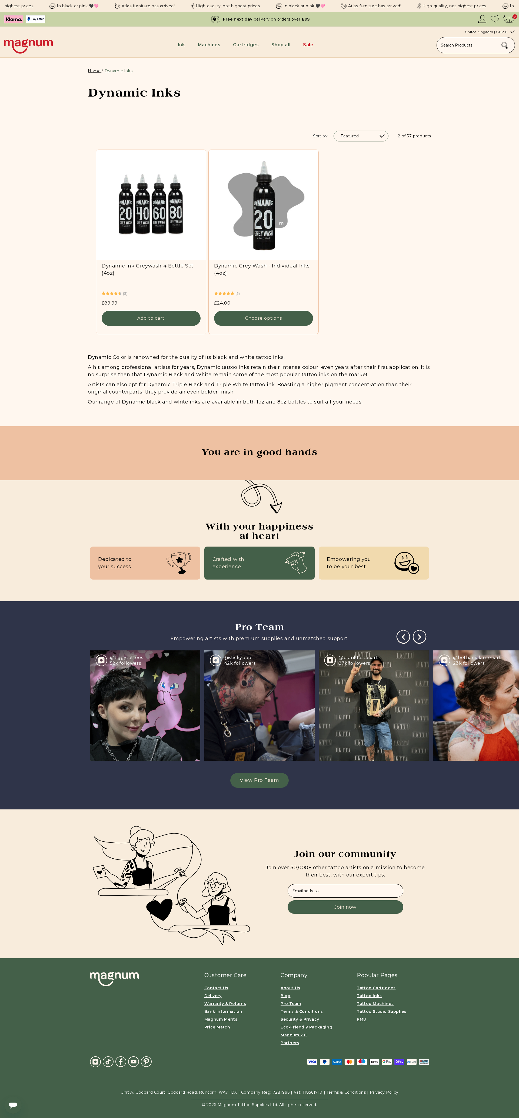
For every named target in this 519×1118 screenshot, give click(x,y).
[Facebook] (120, 1061)
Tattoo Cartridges (376, 987)
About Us (290, 987)
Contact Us (216, 987)
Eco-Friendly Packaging (306, 1027)
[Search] (505, 45)
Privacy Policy (384, 1092)
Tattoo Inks (369, 995)
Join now (345, 907)
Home (94, 70)
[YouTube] (133, 1061)
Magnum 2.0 (294, 1035)
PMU (362, 1019)
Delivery (213, 995)
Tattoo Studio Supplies (381, 1011)
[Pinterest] (146, 1061)
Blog (285, 995)
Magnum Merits (221, 1019)
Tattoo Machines (375, 1003)
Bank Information (223, 1011)
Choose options (263, 318)
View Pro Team (259, 780)
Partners (290, 1042)
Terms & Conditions (302, 1011)
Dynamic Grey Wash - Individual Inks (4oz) (262, 269)
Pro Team (291, 1003)
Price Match (217, 1027)
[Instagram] (95, 1061)
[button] (182, 44)
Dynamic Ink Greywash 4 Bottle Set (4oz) (148, 269)
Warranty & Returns (225, 1003)
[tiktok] (108, 1061)
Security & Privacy (300, 1019)
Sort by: (320, 136)
